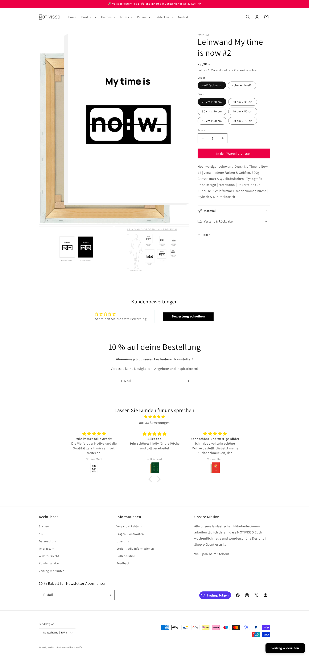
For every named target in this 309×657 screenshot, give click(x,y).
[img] (154, 416)
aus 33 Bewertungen (154, 422)
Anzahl (202, 130)
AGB (42, 534)
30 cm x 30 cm (243, 102)
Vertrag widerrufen (52, 571)
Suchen (44, 526)
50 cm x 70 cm (243, 120)
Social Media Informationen (135, 548)
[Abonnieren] (187, 381)
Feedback (122, 563)
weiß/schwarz (212, 85)
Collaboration (126, 556)
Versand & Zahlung (129, 526)
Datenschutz (47, 541)
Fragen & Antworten (130, 534)
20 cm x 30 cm (212, 102)
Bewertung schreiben (188, 316)
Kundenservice (49, 563)
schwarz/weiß (242, 85)
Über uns (122, 541)
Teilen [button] (206, 234)
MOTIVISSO (54, 647)
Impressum (46, 548)
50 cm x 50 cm (212, 120)
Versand (216, 70)
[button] (88, 17)
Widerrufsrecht (49, 556)
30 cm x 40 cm (212, 111)
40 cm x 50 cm (243, 111)
